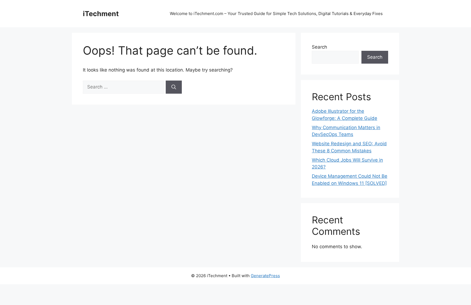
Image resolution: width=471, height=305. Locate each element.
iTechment (101, 14)
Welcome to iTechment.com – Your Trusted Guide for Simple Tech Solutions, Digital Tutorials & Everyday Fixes (276, 13)
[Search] (174, 87)
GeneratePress (265, 275)
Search (319, 47)
